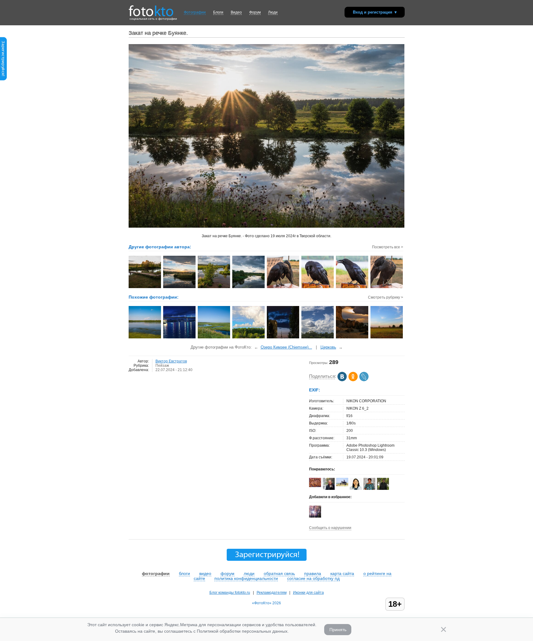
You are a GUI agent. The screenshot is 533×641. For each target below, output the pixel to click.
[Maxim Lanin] (315, 486)
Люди (273, 12)
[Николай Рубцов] (356, 488)
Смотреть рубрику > (385, 297)
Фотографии (195, 12)
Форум (255, 12)
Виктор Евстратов (171, 361)
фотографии (156, 573)
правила (312, 573)
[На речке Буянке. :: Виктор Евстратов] (214, 287)
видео (205, 573)
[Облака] (317, 338)
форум (227, 573)
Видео (236, 12)
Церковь (328, 347)
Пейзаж (162, 365)
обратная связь (279, 573)
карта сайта (342, 573)
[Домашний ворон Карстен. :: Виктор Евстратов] (283, 287)
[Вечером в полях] (386, 338)
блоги (184, 573)
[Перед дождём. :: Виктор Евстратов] (248, 287)
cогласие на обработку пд (313, 578)
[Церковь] (283, 338)
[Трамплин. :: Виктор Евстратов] (145, 287)
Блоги (218, 12)
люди (249, 573)
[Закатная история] (352, 338)
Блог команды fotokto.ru (229, 592)
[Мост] (179, 338)
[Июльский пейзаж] (248, 338)
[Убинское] (145, 338)
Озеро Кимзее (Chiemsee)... (286, 347)
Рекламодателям (272, 592)
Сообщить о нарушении (330, 528)
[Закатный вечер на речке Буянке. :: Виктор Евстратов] (179, 287)
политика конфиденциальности (246, 578)
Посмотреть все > (387, 247)
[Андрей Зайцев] (342, 485)
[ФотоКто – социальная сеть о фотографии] (151, 8)
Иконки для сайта (308, 592)
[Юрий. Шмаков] (329, 488)
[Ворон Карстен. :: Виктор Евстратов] (317, 287)
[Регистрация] (3, 79)
